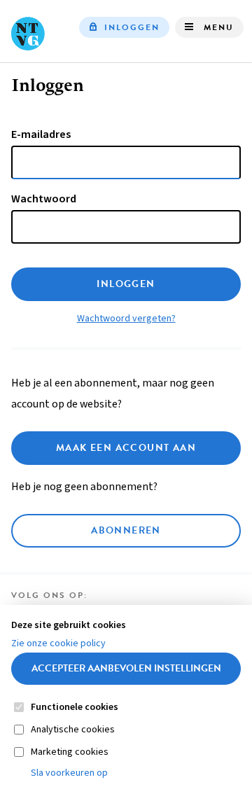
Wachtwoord (43, 199)
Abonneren (126, 530)
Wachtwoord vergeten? (126, 318)
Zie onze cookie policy (58, 643)
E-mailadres (41, 134)
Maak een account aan (126, 447)
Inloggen (132, 27)
